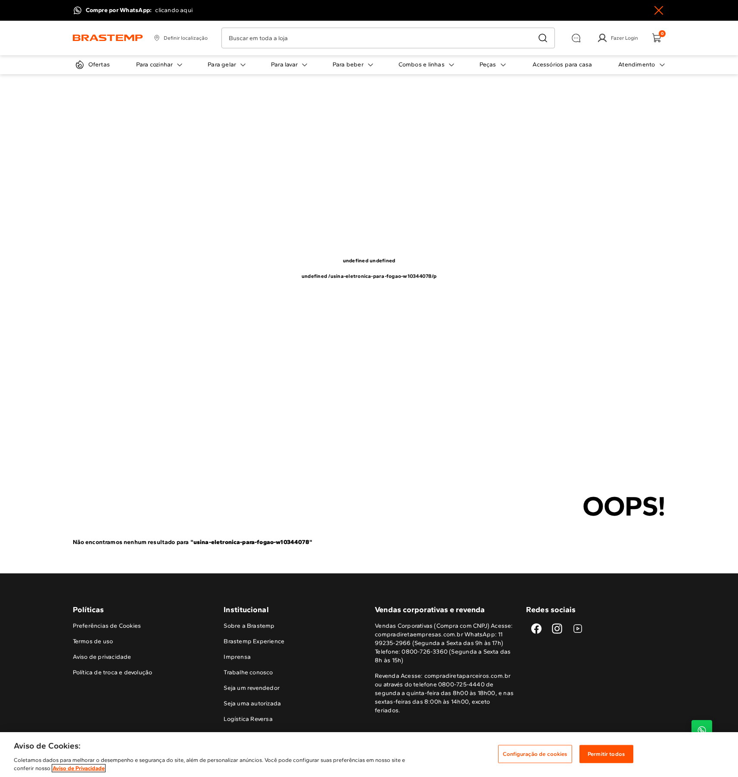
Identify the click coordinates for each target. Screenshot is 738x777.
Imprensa (237, 657)
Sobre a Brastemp (249, 625)
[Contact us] (701, 730)
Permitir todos (606, 754)
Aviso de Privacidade (79, 768)
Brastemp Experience (254, 641)
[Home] (108, 38)
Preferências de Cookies (107, 625)
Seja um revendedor (252, 688)
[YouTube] (577, 628)
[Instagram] (557, 628)
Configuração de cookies (535, 754)
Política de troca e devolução (113, 672)
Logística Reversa (248, 719)
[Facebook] (536, 628)
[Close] (659, 10)
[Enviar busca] (542, 38)
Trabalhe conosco (248, 672)
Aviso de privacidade (102, 657)
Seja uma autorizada (252, 703)
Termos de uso (93, 641)
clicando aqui (174, 10)
